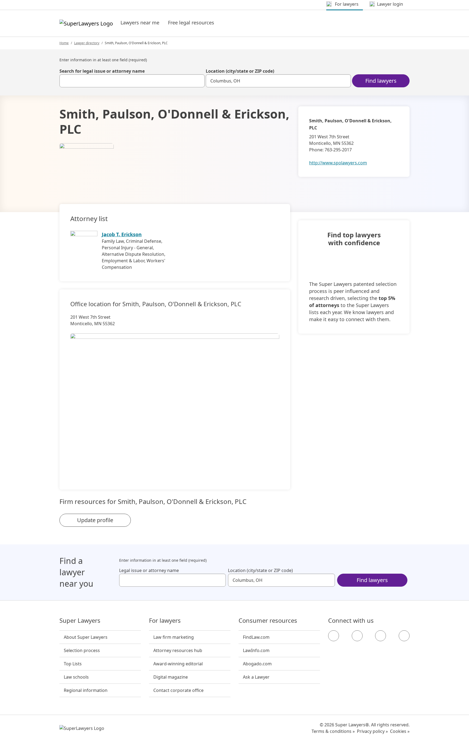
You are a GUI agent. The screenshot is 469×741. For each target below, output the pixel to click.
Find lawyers (381, 80)
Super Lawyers (79, 620)
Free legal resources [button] (191, 22)
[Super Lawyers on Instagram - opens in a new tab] (357, 635)
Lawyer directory (86, 43)
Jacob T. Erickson (122, 234)
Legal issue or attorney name (149, 570)
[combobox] (132, 80)
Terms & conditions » (333, 731)
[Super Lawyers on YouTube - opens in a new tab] (380, 635)
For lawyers (165, 620)
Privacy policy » (372, 731)
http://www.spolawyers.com (338, 163)
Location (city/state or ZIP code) (240, 71)
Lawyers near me (140, 22)
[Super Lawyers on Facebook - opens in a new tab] (333, 635)
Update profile (95, 520)
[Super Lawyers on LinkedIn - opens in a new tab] (404, 635)
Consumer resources (268, 620)
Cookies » (400, 731)
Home (64, 43)
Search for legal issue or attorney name (102, 71)
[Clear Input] (198, 81)
